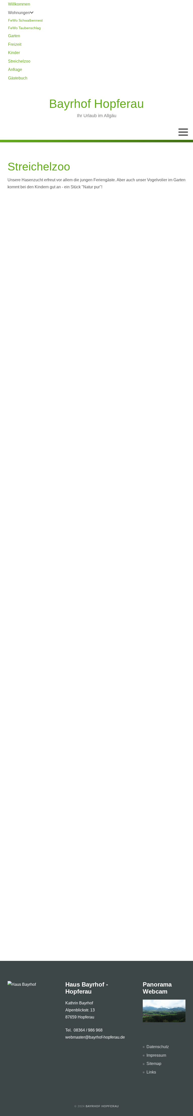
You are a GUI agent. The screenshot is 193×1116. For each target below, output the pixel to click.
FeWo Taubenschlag (24, 28)
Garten (14, 36)
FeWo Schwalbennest (25, 20)
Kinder (14, 53)
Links (151, 1072)
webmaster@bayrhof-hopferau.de (95, 1037)
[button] (183, 132)
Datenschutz (158, 1047)
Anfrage (15, 69)
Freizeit (14, 44)
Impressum (156, 1055)
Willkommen (19, 4)
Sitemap (154, 1063)
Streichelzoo (19, 61)
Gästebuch (17, 78)
